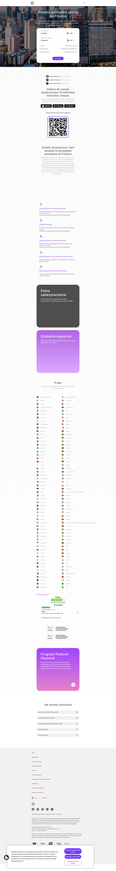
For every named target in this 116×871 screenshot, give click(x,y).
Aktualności (35, 757)
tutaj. (53, 820)
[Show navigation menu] (84, 3)
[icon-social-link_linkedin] (47, 809)
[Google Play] (58, 106)
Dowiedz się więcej (42, 594)
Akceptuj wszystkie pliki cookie (73, 851)
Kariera (34, 770)
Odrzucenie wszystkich (73, 856)
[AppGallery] (69, 106)
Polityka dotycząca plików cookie (41, 779)
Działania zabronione (37, 792)
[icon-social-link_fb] (33, 809)
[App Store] (46, 106)
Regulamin (35, 783)
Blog (33, 753)
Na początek (58, 58)
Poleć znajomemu (37, 766)
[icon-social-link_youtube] (42, 809)
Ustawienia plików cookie (73, 862)
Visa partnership (36, 775)
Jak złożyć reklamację (38, 788)
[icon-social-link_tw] (52, 809)
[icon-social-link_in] (37, 809)
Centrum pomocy (36, 761)
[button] (6, 857)
